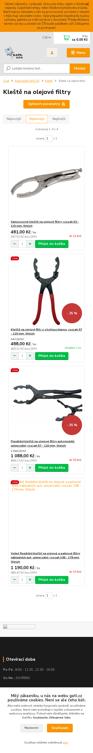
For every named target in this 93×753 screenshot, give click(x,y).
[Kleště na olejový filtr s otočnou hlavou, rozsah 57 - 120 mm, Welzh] (47, 290)
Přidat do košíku (51, 243)
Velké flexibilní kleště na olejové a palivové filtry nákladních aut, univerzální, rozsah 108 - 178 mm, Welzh (45, 557)
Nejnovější (14, 119)
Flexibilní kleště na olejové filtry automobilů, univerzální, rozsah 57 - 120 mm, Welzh (43, 443)
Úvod (6, 81)
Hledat (79, 68)
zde (65, 742)
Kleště (48, 81)
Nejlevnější (36, 119)
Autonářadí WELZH (27, 81)
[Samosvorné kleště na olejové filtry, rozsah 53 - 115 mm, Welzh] (47, 183)
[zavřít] (87, 4)
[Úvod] (21, 52)
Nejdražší (58, 119)
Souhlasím (60, 728)
